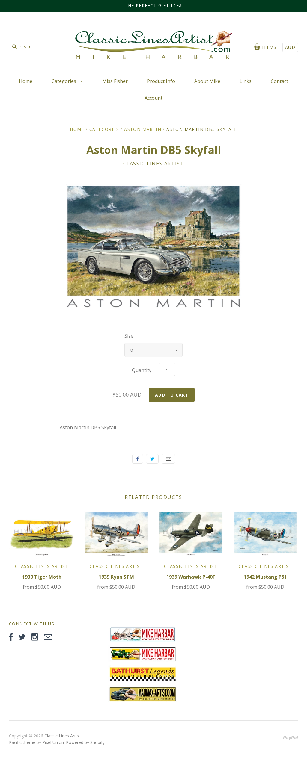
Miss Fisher (115, 81)
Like (137, 459)
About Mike (207, 81)
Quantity (141, 370)
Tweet (152, 459)
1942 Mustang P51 (265, 577)
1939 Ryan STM (116, 577)
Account (153, 98)
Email (168, 459)
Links (246, 81)
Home (25, 81)
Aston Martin (142, 129)
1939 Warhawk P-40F (190, 577)
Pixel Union (53, 742)
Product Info (161, 81)
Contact (279, 81)
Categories (64, 81)
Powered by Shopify (85, 742)
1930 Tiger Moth (41, 577)
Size (128, 335)
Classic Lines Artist (153, 163)
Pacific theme (22, 742)
